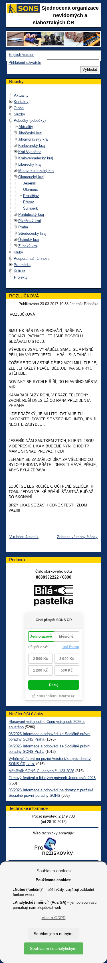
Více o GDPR (54, 917)
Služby (19, 114)
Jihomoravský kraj (33, 139)
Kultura (19, 271)
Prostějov (31, 196)
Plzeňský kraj (29, 221)
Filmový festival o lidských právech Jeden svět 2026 (52, 778)
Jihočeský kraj (30, 133)
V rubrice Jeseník (24, 537)
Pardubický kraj (31, 214)
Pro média (22, 265)
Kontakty (21, 102)
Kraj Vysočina (29, 152)
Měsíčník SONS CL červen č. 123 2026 (41, 771)
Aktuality (21, 95)
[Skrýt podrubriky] (11, 120)
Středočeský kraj (32, 233)
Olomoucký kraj (31, 177)
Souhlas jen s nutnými (53, 933)
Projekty (21, 277)
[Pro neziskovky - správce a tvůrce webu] (53, 846)
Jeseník (29, 183)
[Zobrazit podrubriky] (11, 101)
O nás (19, 108)
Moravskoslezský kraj (36, 171)
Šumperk (30, 208)
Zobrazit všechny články (77, 537)
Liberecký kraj (29, 164)
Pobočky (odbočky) (30, 120)
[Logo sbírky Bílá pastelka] (53, 596)
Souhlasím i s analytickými (53, 948)
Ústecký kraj (28, 240)
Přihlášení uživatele (25, 62)
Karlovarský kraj (31, 145)
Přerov (28, 202)
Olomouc (30, 189)
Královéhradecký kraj (35, 158)
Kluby (18, 252)
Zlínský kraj (28, 246)
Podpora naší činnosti (32, 258)
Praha (23, 227)
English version (21, 54)
